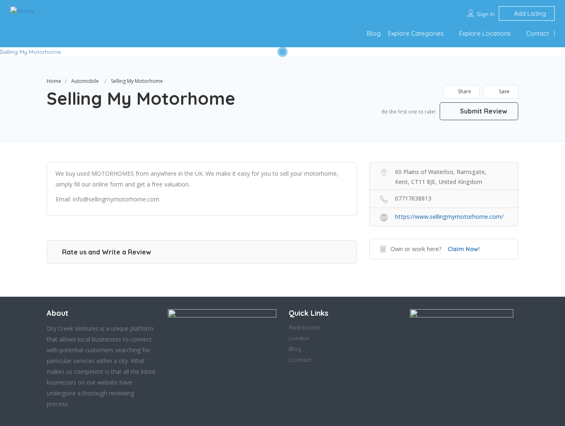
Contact (537, 33)
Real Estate (304, 327)
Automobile (85, 81)
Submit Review (482, 111)
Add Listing (529, 13)
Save (504, 91)
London (299, 338)
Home (54, 81)
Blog (374, 33)
